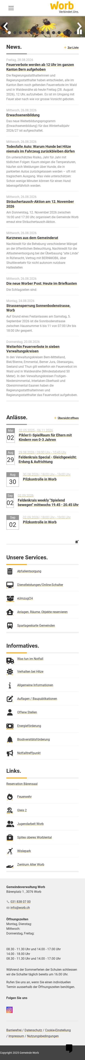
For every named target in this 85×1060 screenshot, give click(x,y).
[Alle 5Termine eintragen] (77, 541)
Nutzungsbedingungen (43, 1036)
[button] (11, 8)
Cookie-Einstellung (58, 1030)
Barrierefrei (14, 1030)
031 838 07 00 (20, 902)
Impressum (16, 1036)
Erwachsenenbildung (23, 115)
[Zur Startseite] (64, 7)
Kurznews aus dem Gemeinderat (32, 238)
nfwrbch (20, 907)
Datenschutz (33, 1030)
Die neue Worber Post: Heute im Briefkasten (41, 283)
